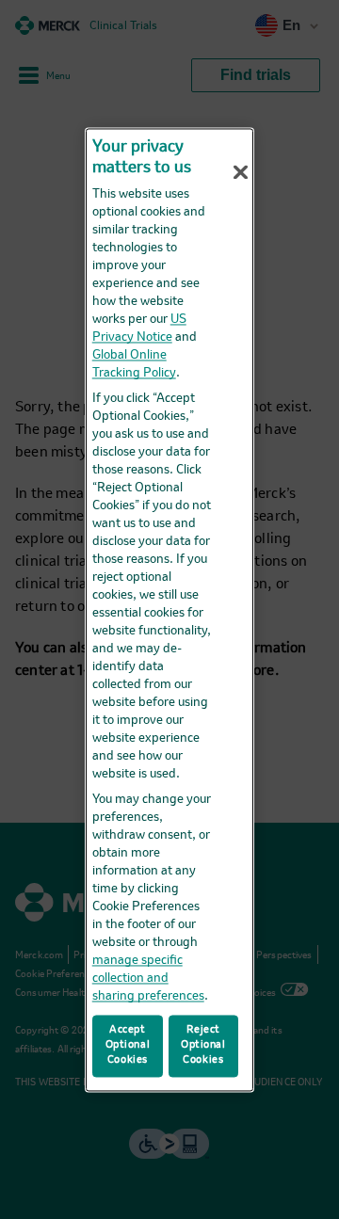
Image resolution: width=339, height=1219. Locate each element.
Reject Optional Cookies (203, 1045)
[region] (169, 609)
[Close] (241, 172)
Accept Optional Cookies (128, 1045)
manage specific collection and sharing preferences (148, 979)
